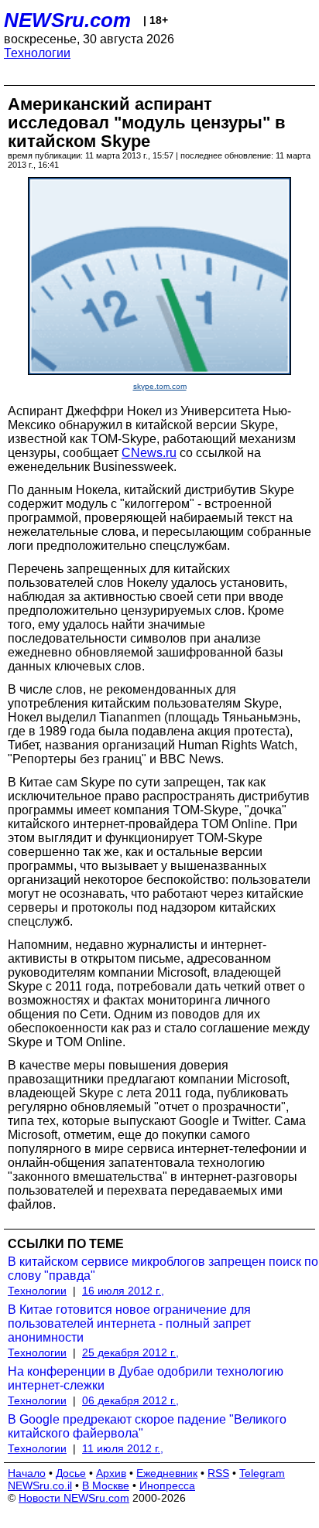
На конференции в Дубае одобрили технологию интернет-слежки (145, 1378)
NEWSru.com (67, 20)
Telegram (262, 1473)
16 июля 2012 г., (123, 1290)
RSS (218, 1473)
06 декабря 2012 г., (130, 1400)
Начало (27, 1473)
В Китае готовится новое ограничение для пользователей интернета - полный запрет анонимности (129, 1323)
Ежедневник (166, 1473)
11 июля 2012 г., (122, 1448)
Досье (71, 1473)
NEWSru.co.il (40, 1485)
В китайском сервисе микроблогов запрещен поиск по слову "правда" (163, 1268)
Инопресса (167, 1485)
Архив (111, 1473)
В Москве (105, 1485)
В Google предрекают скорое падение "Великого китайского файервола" (147, 1426)
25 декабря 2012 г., (130, 1352)
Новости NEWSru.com (74, 1498)
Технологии (37, 53)
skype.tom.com (160, 386)
